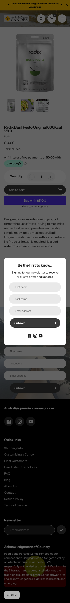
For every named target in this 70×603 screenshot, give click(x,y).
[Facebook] (29, 335)
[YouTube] (41, 335)
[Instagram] (35, 335)
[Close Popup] (61, 262)
